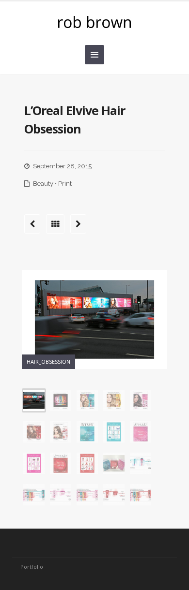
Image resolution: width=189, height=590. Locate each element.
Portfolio (31, 566)
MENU (94, 54)
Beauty (43, 183)
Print (65, 183)
